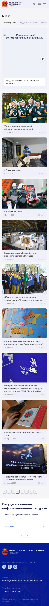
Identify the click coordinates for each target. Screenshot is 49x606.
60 (26, 492)
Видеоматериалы (28, 22)
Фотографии (10, 23)
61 (31, 492)
